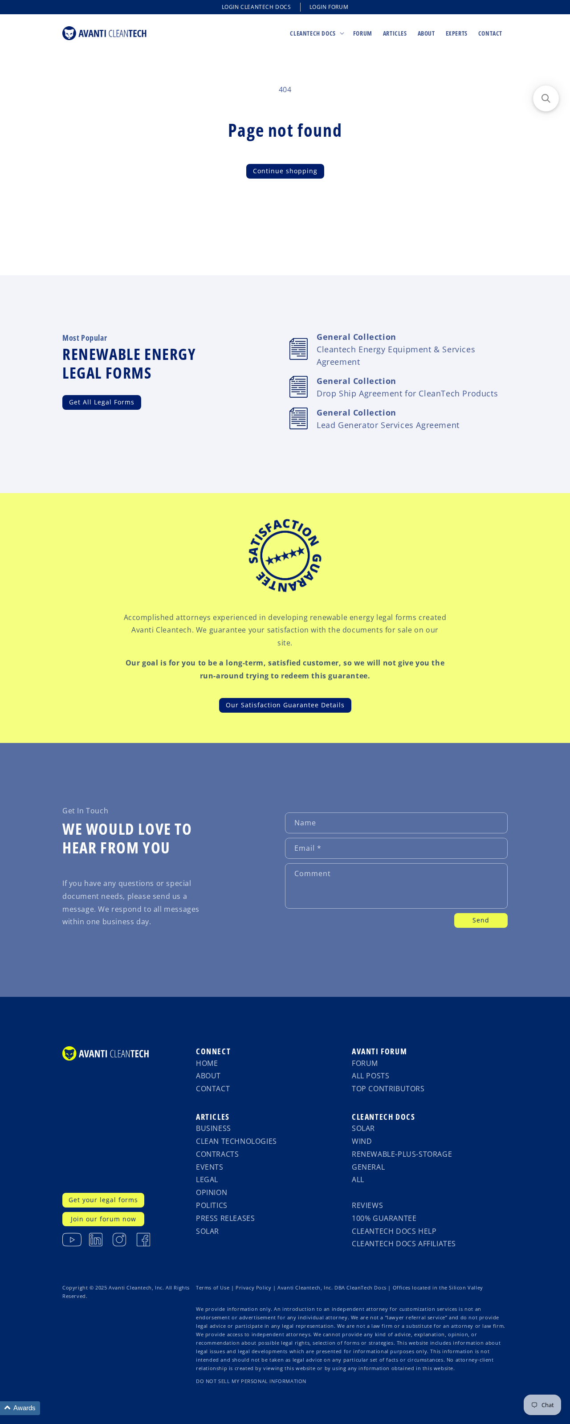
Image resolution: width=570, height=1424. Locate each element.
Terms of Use (212, 1288)
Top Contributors (388, 1089)
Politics (212, 1205)
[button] (316, 33)
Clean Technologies (236, 1141)
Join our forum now (103, 1219)
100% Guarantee (384, 1218)
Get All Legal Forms (101, 402)
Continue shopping (285, 171)
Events (210, 1167)
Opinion (211, 1192)
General (368, 1167)
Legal (207, 1179)
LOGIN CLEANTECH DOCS (256, 7)
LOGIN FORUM (329, 7)
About (208, 1076)
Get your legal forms (103, 1200)
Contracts (217, 1154)
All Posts (370, 1076)
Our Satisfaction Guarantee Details (285, 705)
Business (213, 1128)
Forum (365, 1063)
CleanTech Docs (383, 1116)
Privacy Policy (253, 1288)
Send (480, 920)
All (358, 1179)
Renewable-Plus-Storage (402, 1154)
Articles (213, 1116)
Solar (207, 1231)
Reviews (367, 1205)
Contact (213, 1089)
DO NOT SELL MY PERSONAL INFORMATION (251, 1381)
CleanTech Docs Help (394, 1231)
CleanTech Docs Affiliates (404, 1244)
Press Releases (225, 1218)
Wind (362, 1141)
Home (207, 1063)
